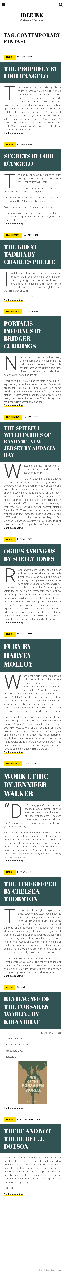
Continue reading (13, 133)
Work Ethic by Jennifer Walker (26, 784)
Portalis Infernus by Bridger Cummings (23, 334)
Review (9, 987)
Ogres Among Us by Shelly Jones (30, 555)
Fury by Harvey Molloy (18, 655)
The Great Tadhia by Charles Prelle (29, 254)
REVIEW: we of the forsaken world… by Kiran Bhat (27, 1010)
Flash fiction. (13, 235)
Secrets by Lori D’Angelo (29, 160)
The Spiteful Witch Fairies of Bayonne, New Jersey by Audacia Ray (30, 441)
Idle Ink (32, 15)
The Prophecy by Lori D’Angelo (31, 72)
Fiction (9, 57)
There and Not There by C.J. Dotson (27, 1138)
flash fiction (13, 764)
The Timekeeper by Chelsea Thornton (30, 891)
